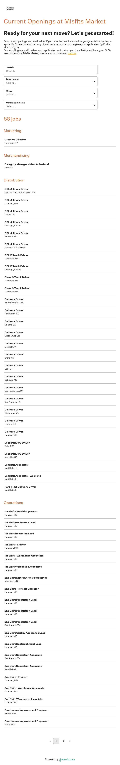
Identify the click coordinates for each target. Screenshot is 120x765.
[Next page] (70, 741)
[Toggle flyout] (94, 81)
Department (12, 79)
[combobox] (6, 83)
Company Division (15, 102)
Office (9, 91)
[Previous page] (50, 741)
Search (10, 67)
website (72, 53)
